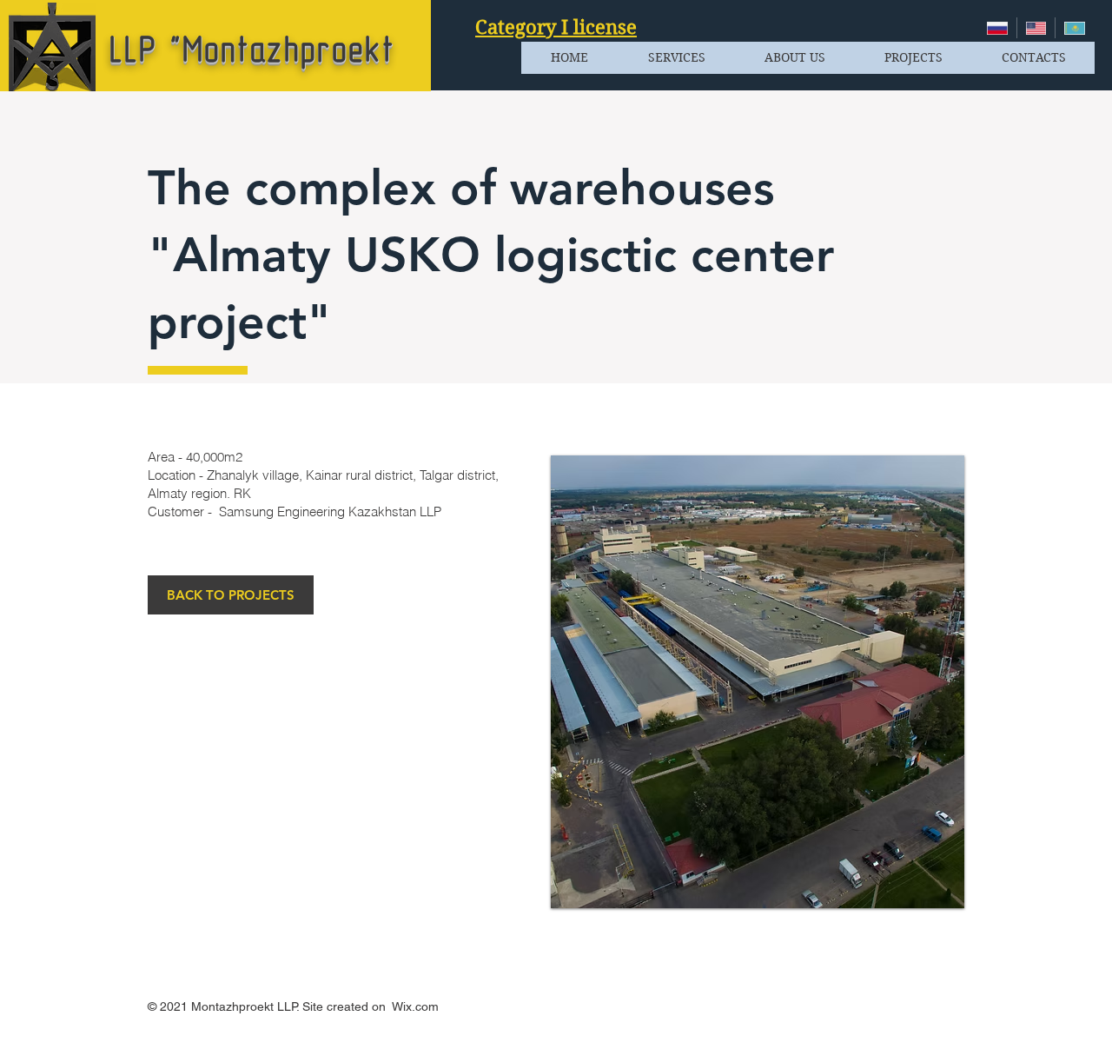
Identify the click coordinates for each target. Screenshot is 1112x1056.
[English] (1036, 27)
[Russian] (997, 27)
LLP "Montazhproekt (252, 50)
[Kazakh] (1074, 27)
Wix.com (415, 1006)
